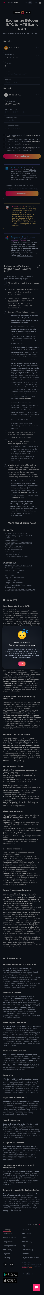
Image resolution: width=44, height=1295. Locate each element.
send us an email (25, 657)
